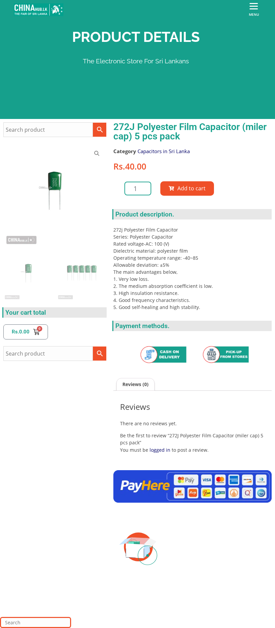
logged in (160, 450)
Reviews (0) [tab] (135, 384)
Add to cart (191, 188)
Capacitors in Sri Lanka (164, 151)
